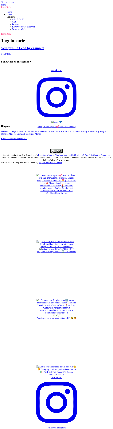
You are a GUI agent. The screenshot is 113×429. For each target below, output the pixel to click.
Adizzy (84, 131)
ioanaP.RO (5, 131)
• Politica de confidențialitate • (14, 138)
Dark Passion (74, 131)
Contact (10, 14)
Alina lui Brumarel (17, 134)
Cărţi (14, 22)
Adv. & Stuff (17, 19)
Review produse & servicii (23, 27)
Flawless (44, 131)
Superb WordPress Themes (50, 162)
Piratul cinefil (54, 131)
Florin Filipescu (32, 131)
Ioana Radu (6, 7)
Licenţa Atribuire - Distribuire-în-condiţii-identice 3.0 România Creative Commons (74, 155)
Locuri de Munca (33, 134)
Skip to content (7, 2)
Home (9, 12)
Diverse (15, 24)
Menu (3, 5)
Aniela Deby (93, 131)
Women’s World (19, 29)
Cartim (64, 131)
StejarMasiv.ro (18, 131)
